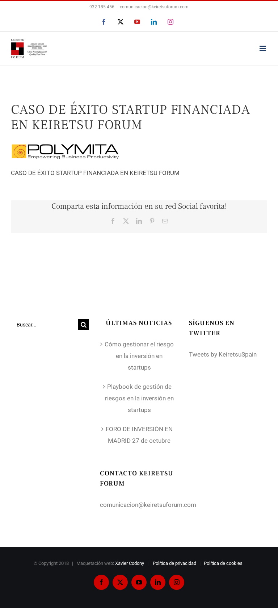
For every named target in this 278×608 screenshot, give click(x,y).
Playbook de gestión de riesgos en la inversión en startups (139, 398)
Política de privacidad (175, 563)
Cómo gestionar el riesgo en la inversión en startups (139, 356)
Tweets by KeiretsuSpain (223, 354)
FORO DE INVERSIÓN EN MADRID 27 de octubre (139, 434)
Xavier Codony (129, 563)
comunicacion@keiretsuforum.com (154, 6)
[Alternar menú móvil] (263, 48)
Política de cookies (224, 563)
